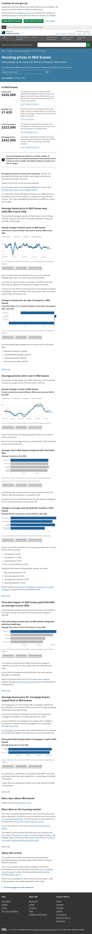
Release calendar (61, 34)
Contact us (33, 908)
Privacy (4, 908)
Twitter (58, 901)
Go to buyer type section (29, 132)
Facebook (59, 908)
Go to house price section (29, 104)
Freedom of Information (38, 914)
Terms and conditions (10, 911)
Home (5, 37)
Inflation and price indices (22, 51)
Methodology (72, 34)
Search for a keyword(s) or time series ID (17, 45)
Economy (10, 51)
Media (79, 34)
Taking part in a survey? (81, 38)
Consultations (61, 914)
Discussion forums (63, 918)
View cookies (50, 21)
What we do (33, 901)
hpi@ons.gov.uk (15, 875)
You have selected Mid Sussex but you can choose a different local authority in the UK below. (37, 67)
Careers (32, 905)
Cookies (5, 905)
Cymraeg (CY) (86, 31)
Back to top (6, 369)
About (84, 34)
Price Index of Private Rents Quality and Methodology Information (26, 835)
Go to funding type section (30, 147)
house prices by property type (27, 682)
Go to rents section (27, 119)
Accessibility (6, 901)
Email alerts (60, 921)
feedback (26, 27)
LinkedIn (59, 911)
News (31, 911)
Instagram (60, 905)
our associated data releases (12, 819)
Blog (89, 34)
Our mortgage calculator (11, 730)
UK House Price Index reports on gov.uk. (29, 821)
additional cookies (24, 13)
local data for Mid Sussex (21, 803)
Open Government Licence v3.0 (46, 930)
